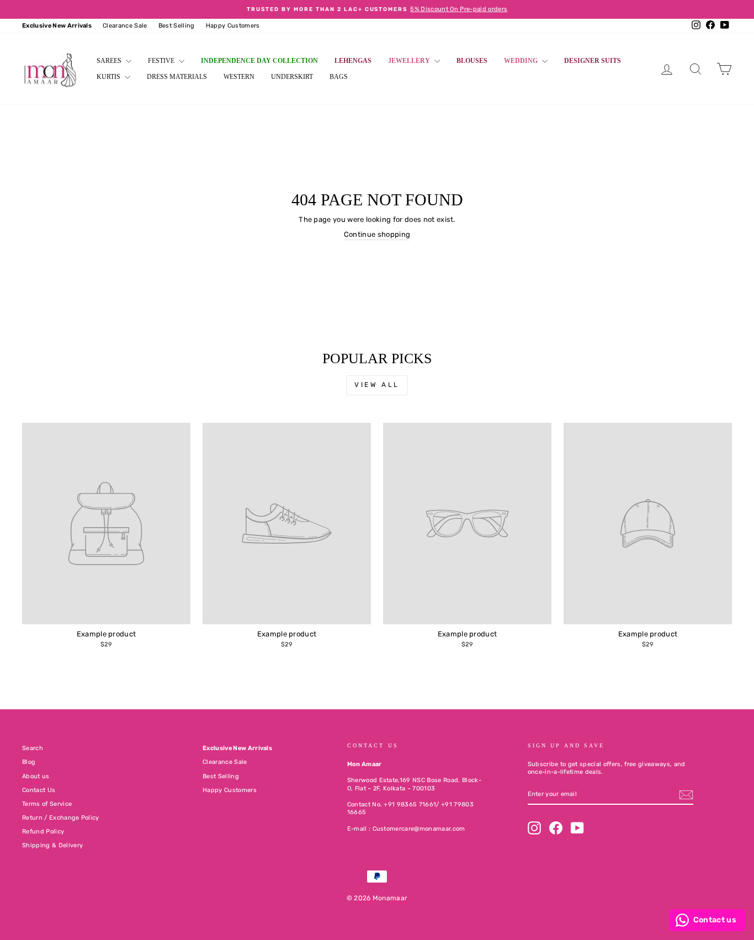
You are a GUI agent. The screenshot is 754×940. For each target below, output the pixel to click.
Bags (339, 77)
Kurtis (109, 77)
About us (36, 776)
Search (32, 748)
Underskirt (292, 77)
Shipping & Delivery (52, 845)
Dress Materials (177, 77)
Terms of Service (47, 804)
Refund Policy (43, 831)
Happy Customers (233, 25)
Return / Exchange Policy (60, 817)
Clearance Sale (125, 25)
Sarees (110, 61)
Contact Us (38, 790)
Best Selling (176, 25)
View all (377, 385)
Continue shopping (377, 234)
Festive (162, 61)
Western (239, 77)
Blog (28, 762)
